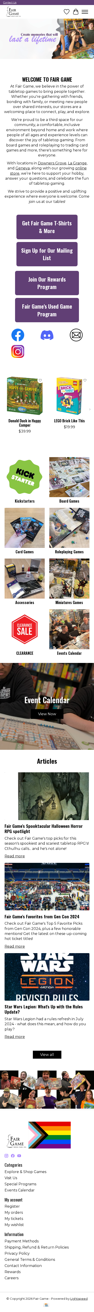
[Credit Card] (46, 1305)
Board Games (69, 501)
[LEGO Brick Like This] (69, 396)
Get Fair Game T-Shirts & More (47, 227)
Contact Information (23, 1266)
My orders (14, 1212)
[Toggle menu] (84, 11)
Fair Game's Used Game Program (47, 310)
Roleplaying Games (69, 551)
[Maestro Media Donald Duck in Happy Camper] (25, 396)
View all (47, 1055)
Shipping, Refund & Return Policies (37, 1247)
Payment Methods (22, 1241)
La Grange (77, 163)
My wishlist (14, 1225)
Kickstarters (25, 501)
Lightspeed (79, 1298)
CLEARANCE (24, 653)
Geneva (23, 168)
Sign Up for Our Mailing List (47, 254)
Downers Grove (52, 163)
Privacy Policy (17, 1253)
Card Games (25, 551)
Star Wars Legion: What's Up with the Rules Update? (44, 1009)
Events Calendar (69, 653)
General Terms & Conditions (30, 1259)
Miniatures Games (69, 602)
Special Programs (20, 1184)
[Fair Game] (13, 11)
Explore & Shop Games (25, 1172)
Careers (11, 1278)
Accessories (24, 602)
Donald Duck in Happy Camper (24, 423)
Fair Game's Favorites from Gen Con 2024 (42, 916)
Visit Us (11, 1178)
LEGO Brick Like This (69, 420)
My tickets (14, 1218)
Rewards (13, 1272)
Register (12, 1206)
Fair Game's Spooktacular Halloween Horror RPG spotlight (44, 828)
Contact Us (9, 2)
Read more (15, 856)
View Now (47, 714)
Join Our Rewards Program (47, 283)
